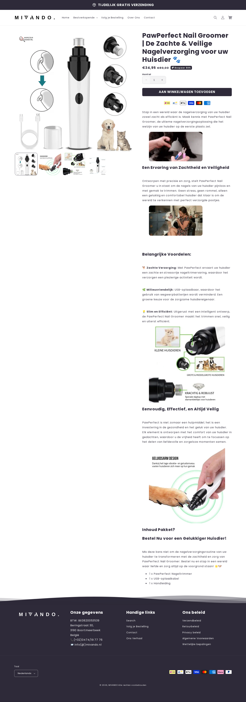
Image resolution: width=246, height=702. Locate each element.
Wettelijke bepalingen (196, 644)
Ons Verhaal (134, 638)
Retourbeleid (190, 626)
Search (131, 620)
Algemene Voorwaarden (198, 638)
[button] (85, 17)
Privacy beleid (191, 632)
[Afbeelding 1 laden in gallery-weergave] (26, 164)
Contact (131, 632)
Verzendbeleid (191, 620)
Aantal (146, 74)
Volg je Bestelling (137, 626)
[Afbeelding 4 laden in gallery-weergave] (98, 164)
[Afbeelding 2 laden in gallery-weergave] (50, 164)
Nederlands (24, 673)
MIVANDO (113, 685)
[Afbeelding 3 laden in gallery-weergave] (74, 164)
